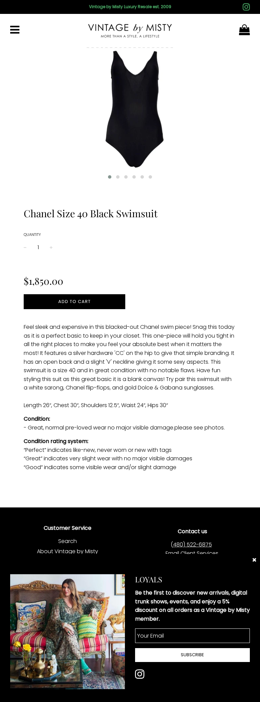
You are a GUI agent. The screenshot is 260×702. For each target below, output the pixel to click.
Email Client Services (192, 553)
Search (67, 541)
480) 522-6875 (192, 544)
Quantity (32, 234)
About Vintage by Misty (67, 551)
